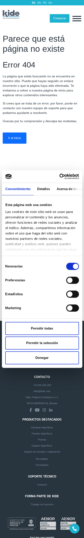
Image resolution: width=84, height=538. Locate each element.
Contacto (42, 484)
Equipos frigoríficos (42, 445)
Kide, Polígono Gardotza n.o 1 (42, 397)
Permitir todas (42, 328)
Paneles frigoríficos (42, 433)
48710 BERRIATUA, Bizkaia (42, 403)
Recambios (42, 459)
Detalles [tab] (43, 189)
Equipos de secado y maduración (42, 451)
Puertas (42, 439)
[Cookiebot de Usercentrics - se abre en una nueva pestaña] (60, 176)
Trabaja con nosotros (42, 504)
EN (39, 2)
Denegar (42, 358)
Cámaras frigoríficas (42, 427)
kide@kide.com (42, 391)
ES (33, 2)
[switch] (72, 280)
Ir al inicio (14, 138)
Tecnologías (42, 465)
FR (44, 2)
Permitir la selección (42, 343)
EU (50, 2)
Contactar (59, 18)
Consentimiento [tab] (17, 189)
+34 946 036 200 (42, 385)
